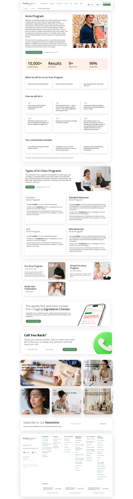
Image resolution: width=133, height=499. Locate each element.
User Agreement (26, 456)
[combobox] (25, 349)
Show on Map (58, 488)
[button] (74, 29)
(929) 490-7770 (106, 2)
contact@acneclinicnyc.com (30, 448)
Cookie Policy (25, 458)
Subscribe (103, 424)
